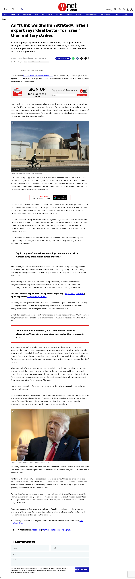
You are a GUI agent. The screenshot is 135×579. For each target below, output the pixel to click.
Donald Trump (32, 62)
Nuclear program (44, 62)
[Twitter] (81, 58)
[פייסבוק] (123, 9)
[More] (88, 58)
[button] (131, 9)
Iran (25, 62)
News (4, 19)
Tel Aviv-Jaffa (29, 9)
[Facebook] (77, 58)
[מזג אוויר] (22, 9)
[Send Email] (85, 58)
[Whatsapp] (73, 58)
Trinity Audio (30, 70)
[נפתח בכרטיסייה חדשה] (115, 9)
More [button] (124, 14)
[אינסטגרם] (127, 9)
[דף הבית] (67, 11)
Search (108, 10)
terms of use (25, 570)
